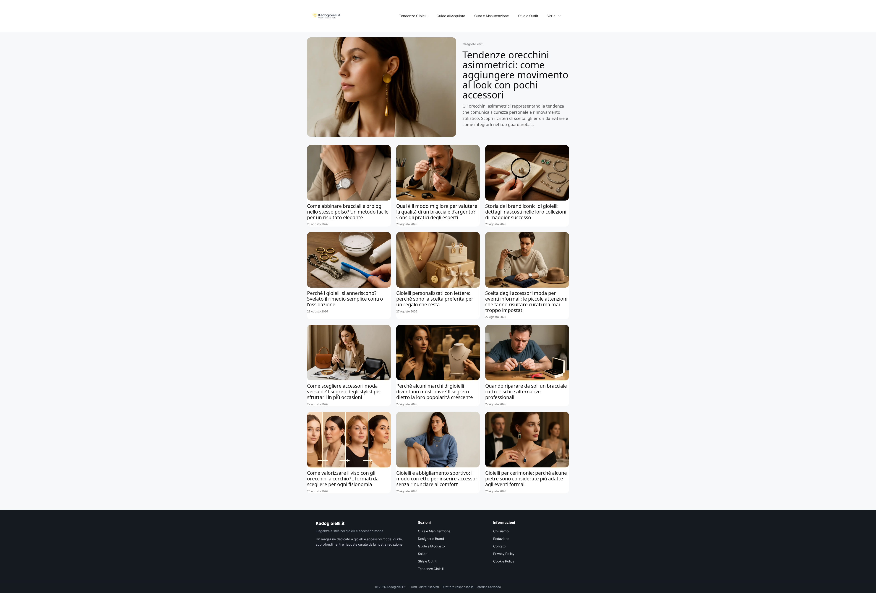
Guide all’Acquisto (451, 16)
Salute (422, 554)
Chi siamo (501, 531)
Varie (551, 16)
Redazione (501, 539)
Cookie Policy (503, 561)
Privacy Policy (503, 554)
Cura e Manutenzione (491, 16)
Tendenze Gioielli (413, 16)
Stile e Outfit (528, 16)
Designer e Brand (431, 539)
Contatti (499, 546)
